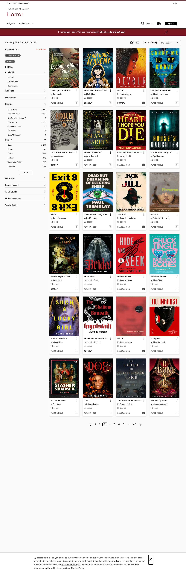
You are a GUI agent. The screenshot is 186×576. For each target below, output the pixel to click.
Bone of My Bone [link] (159, 401)
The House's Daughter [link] (161, 152)
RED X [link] (120, 339)
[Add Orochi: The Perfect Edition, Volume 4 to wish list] (76, 165)
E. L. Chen (57, 404)
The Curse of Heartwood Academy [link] (96, 90)
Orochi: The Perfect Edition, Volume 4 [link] (63, 152)
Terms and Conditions (81, 557)
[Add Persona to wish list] (177, 227)
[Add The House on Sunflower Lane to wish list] (143, 413)
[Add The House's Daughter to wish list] (177, 165)
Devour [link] (120, 90)
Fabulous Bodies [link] (158, 277)
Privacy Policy (103, 557)
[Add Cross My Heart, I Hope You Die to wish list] (143, 165)
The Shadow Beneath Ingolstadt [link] (96, 339)
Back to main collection (19, 3)
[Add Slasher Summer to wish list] (76, 413)
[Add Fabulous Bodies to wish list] (177, 289)
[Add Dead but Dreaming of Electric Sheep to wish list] (110, 227)
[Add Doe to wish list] (110, 413)
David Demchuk (126, 342)
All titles (10, 77)
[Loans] (159, 24)
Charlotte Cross (92, 280)
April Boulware (158, 156)
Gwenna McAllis (126, 404)
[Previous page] (90, 424)
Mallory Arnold (125, 156)
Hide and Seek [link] (124, 277)
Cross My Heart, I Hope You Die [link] (129, 152)
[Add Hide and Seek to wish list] (143, 289)
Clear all (41, 49)
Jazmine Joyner (126, 94)
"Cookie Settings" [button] (71, 564)
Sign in (170, 23)
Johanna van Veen (160, 404)
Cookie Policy (77, 568)
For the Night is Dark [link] (60, 277)
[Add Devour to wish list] (143, 103)
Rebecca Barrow (92, 404)
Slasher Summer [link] (58, 401)
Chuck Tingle (158, 280)
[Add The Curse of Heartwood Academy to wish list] (110, 103)
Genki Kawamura (59, 218)
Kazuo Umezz (58, 156)
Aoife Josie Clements (161, 218)
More (26, 172)
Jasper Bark (57, 280)
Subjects (11, 23)
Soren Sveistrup (126, 280)
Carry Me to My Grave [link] (161, 90)
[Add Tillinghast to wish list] (177, 351)
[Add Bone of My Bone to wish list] (177, 413)
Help (175, 4)
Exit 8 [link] (53, 214)
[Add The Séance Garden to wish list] (110, 165)
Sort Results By (150, 42)
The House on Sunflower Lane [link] (129, 401)
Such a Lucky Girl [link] (59, 339)
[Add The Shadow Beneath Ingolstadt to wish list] (110, 351)
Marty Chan (90, 94)
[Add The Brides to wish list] (110, 289)
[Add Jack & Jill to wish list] (143, 227)
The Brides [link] (89, 277)
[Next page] (140, 424)
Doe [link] (86, 401)
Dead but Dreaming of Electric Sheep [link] (96, 214)
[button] (146, 24)
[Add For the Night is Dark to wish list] (76, 289)
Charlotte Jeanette (93, 342)
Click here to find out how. (112, 32)
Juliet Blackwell (92, 156)
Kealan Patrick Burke (128, 218)
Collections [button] (25, 23)
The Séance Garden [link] (93, 152)
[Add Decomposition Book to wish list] (76, 103)
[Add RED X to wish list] (143, 351)
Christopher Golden (160, 94)
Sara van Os (57, 94)
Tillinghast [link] (156, 339)
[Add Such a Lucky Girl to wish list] (76, 351)
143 (134, 424)
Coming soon (12, 86)
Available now (12, 82)
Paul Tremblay (91, 218)
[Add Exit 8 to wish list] (76, 227)
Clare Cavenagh (159, 342)
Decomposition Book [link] (60, 90)
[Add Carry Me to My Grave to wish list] (177, 103)
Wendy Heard (58, 342)
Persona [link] (154, 214)
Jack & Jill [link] (121, 214)
